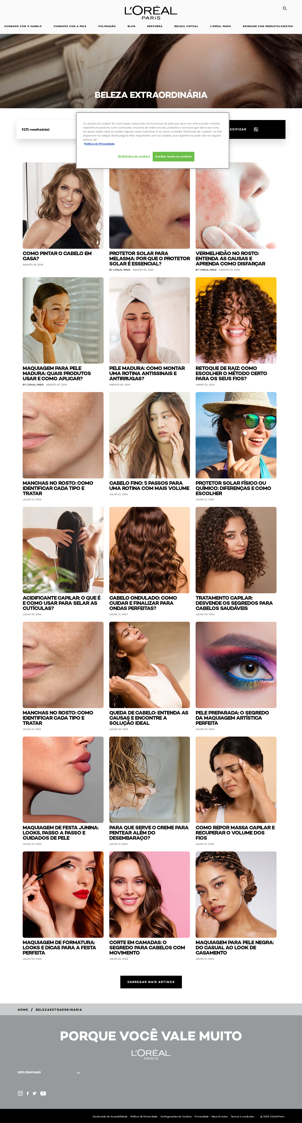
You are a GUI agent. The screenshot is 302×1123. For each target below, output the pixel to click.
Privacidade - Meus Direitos (211, 1116)
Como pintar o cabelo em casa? (57, 255)
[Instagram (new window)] (20, 1093)
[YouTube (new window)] (43, 1093)
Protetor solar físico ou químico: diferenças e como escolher (233, 488)
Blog (131, 26)
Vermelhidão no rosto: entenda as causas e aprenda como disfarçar (230, 258)
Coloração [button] (107, 26)
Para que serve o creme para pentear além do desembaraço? (149, 832)
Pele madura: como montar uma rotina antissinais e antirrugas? (147, 373)
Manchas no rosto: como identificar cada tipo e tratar (58, 488)
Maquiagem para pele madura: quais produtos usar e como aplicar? (57, 373)
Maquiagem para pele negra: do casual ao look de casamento (235, 947)
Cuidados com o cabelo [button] (23, 26)
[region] (152, 140)
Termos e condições (242, 1116)
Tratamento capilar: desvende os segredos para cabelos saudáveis (234, 602)
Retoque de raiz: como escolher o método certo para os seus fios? (231, 373)
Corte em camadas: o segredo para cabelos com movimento (147, 947)
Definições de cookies (134, 156)
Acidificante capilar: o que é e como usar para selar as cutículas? (61, 602)
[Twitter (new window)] (35, 1093)
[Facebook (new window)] (28, 1093)
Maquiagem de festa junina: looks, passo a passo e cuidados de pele (60, 832)
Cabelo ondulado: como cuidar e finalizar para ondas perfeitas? (143, 602)
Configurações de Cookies (176, 1116)
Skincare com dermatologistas (268, 26)
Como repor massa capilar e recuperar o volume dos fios (235, 832)
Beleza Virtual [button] (186, 26)
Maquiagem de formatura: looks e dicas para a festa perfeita (59, 947)
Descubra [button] (155, 26)
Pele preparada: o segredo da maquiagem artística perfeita (232, 717)
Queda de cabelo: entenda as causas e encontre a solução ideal (148, 717)
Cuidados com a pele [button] (70, 26)
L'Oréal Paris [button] (220, 26)
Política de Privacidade (143, 1116)
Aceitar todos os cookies (173, 156)
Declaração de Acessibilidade (110, 1116)
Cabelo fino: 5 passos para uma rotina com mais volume (149, 485)
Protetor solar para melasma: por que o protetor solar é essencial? (149, 258)
